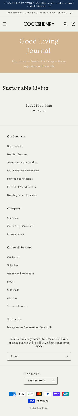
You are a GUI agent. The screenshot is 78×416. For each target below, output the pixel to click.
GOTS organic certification (23, 170)
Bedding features (17, 154)
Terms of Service (17, 306)
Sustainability (15, 146)
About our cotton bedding (22, 162)
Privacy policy (15, 234)
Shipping (12, 265)
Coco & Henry (42, 408)
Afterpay (12, 298)
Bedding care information (22, 195)
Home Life (47, 66)
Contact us (13, 257)
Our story (12, 218)
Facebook (45, 327)
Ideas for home (39, 106)
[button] (5, 24)
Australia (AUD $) (37, 380)
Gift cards (13, 290)
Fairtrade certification (20, 178)
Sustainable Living (42, 61)
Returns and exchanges (20, 273)
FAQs (10, 281)
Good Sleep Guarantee (20, 226)
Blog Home (19, 61)
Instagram (13, 327)
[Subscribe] (67, 356)
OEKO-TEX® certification (22, 187)
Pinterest (29, 327)
